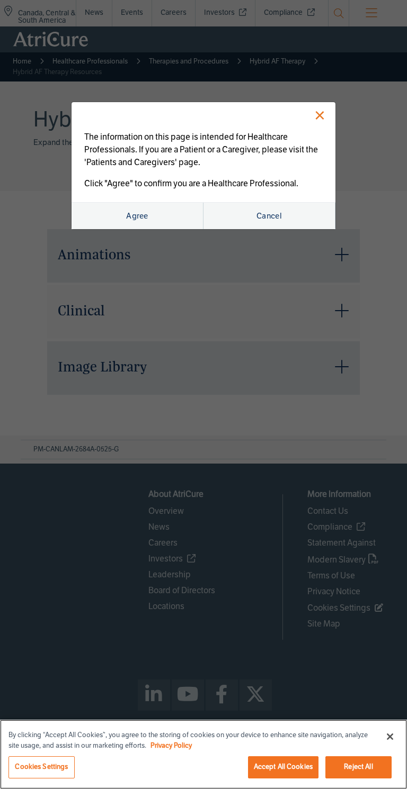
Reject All (358, 767)
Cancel (269, 216)
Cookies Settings (41, 767)
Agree (137, 216)
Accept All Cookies (283, 767)
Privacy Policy (171, 745)
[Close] (390, 736)
